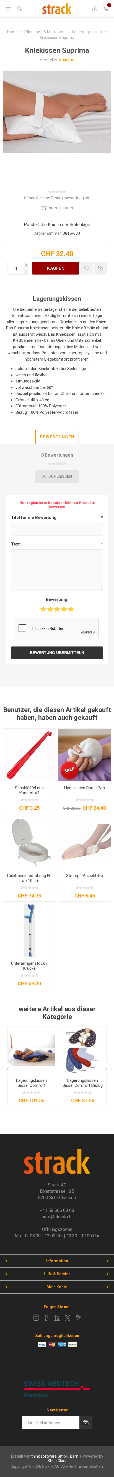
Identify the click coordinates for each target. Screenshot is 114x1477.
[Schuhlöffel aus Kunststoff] (29, 755)
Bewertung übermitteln (57, 652)
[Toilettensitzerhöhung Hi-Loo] (29, 842)
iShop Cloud (57, 1460)
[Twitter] (67, 1317)
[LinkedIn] (57, 1317)
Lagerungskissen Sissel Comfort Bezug (83, 1083)
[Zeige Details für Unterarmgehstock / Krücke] (29, 930)
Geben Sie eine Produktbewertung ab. (57, 198)
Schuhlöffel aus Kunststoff (29, 790)
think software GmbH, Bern (54, 1456)
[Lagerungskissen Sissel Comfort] (31, 1050)
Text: (16, 544)
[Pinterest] (78, 1317)
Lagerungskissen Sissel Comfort (31, 1083)
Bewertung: (57, 599)
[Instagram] (36, 1317)
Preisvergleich (100, 268)
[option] (31, 1066)
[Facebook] (46, 1317)
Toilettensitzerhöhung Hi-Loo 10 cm (29, 878)
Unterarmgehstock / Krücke (29, 966)
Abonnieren (85, 1422)
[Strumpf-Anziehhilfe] (84, 842)
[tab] (57, 437)
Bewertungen (57, 436)
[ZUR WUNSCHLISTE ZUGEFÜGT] (87, 268)
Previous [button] (7, 1068)
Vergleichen (61, 208)
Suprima (66, 59)
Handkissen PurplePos (84, 787)
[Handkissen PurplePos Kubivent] (84, 755)
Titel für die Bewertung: (34, 517)
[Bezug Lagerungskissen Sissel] (82, 1050)
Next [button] (106, 1068)
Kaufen (55, 268)
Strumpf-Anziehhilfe (84, 875)
